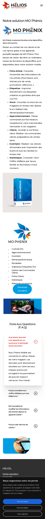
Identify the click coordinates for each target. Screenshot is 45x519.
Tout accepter (22, 501)
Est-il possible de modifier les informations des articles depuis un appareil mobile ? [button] (19, 410)
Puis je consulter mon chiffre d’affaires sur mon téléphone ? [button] (19, 393)
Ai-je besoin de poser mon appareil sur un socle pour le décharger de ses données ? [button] (18, 341)
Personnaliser (22, 508)
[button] (41, 5)
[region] (22, 498)
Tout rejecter (22, 514)
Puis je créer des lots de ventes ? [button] (18, 426)
